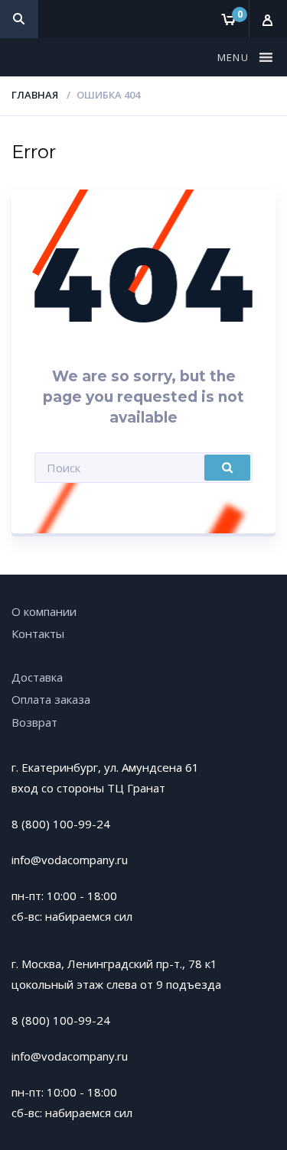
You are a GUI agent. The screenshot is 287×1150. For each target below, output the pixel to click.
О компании (44, 611)
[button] (235, 57)
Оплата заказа (50, 699)
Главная (34, 95)
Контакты (37, 633)
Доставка (37, 677)
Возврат (34, 722)
